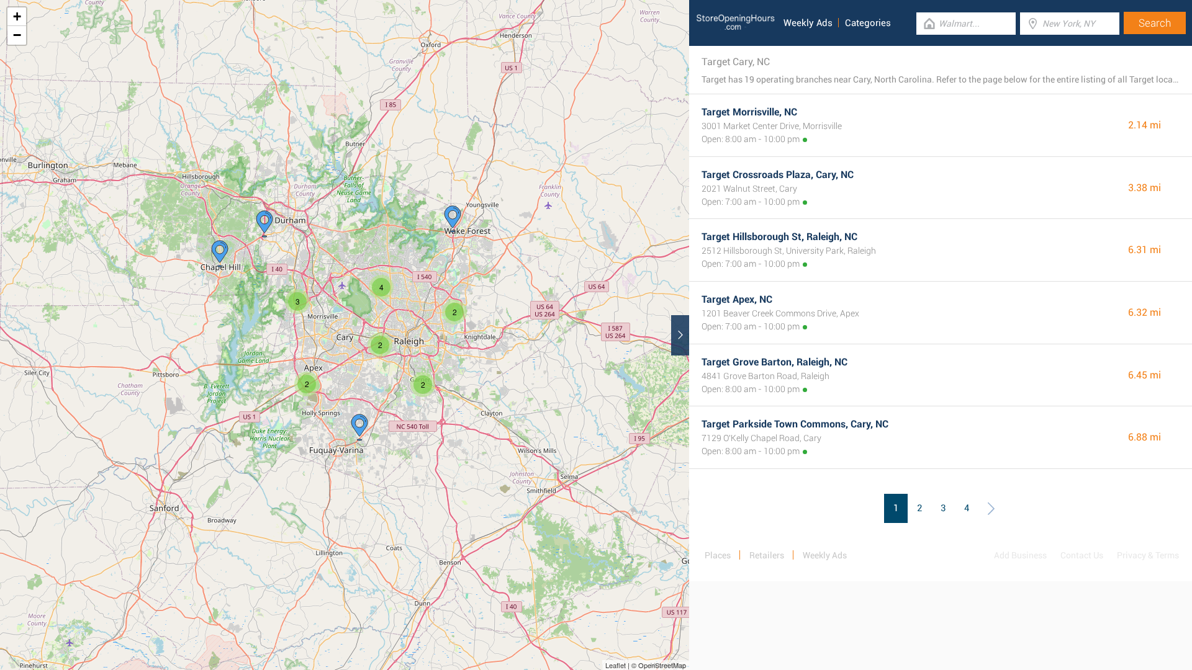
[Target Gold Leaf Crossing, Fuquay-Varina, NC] (359, 427)
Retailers (766, 555)
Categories (868, 23)
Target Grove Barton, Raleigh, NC (774, 362)
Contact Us (1081, 555)
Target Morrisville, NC (749, 112)
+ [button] (17, 16)
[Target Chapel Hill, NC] (220, 254)
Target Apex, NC (737, 299)
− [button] (17, 35)
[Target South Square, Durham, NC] (264, 224)
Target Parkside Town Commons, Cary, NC (795, 424)
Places (718, 555)
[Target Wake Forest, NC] (452, 219)
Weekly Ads (808, 23)
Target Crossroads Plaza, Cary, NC (778, 175)
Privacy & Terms (1148, 555)
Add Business (1020, 555)
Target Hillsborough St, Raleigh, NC (779, 237)
